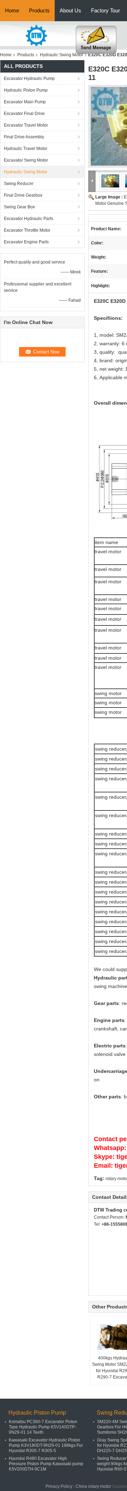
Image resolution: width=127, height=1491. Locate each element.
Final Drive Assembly (24, 136)
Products (39, 10)
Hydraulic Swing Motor (61, 54)
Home (12, 10)
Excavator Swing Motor (26, 160)
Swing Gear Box (19, 206)
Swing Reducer (19, 183)
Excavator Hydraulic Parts (28, 218)
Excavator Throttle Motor (27, 230)
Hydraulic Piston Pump (26, 90)
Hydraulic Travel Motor (25, 148)
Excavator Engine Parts (26, 241)
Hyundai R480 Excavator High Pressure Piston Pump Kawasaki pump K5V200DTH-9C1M (46, 1464)
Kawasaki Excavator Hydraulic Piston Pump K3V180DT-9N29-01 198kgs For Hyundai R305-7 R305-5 (46, 1445)
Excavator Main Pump (25, 101)
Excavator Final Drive (24, 113)
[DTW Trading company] (39, 35)
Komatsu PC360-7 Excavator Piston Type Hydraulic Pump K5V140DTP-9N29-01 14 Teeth (43, 1427)
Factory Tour (105, 10)
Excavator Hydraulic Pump (29, 78)
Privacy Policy (59, 1486)
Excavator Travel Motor (26, 125)
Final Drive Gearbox (23, 195)
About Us (70, 10)
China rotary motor (93, 1486)
